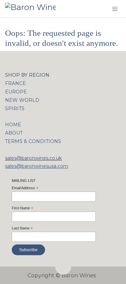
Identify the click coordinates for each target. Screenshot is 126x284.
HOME (13, 125)
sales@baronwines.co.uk (33, 158)
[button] (63, 267)
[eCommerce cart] (100, 9)
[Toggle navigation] (115, 9)
